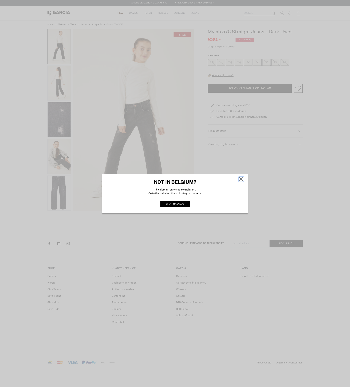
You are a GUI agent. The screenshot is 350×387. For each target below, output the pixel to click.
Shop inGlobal (175, 204)
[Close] (241, 179)
